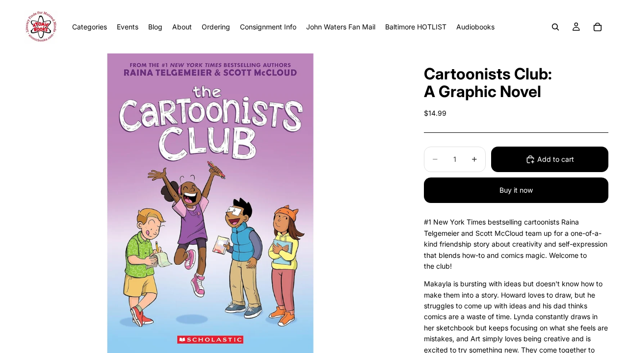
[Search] (555, 27)
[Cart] (597, 27)
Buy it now (516, 190)
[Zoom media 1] (210, 203)
